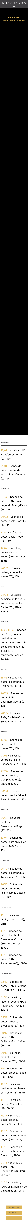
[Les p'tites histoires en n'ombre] (14, 3)
